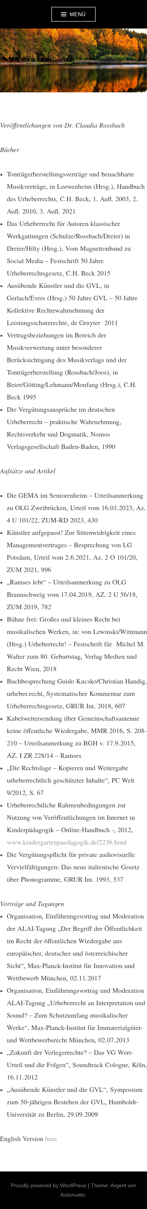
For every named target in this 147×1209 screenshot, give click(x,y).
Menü (78, 14)
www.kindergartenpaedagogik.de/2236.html (67, 841)
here (51, 1138)
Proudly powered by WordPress (48, 1185)
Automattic (73, 1195)
